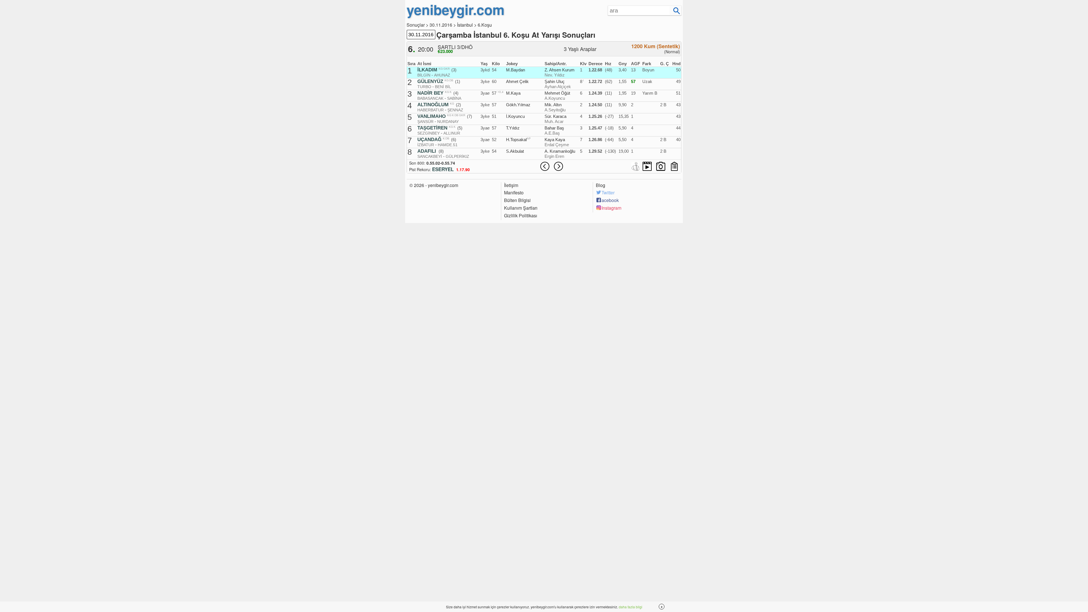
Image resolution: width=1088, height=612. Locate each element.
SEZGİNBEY (428, 133)
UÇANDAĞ (429, 139)
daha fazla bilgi (630, 606)
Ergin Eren (554, 156)
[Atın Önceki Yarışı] (544, 166)
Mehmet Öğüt (557, 93)
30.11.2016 (441, 25)
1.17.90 (463, 169)
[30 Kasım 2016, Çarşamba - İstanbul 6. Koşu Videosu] (647, 166)
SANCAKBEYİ (429, 156)
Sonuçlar (416, 25)
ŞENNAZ (455, 110)
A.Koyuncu (555, 98)
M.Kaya (513, 93)
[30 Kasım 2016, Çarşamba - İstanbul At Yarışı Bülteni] (674, 166)
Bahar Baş (554, 128)
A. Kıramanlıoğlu (560, 151)
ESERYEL (443, 169)
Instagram (611, 208)
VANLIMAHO (431, 116)
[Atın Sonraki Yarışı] (558, 166)
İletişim (511, 185)
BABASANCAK (430, 98)
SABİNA (454, 98)
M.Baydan (515, 69)
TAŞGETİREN (432, 128)
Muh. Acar (554, 121)
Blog (600, 185)
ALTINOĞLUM (433, 104)
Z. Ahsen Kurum (560, 69)
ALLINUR (451, 133)
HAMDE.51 (448, 145)
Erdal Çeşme (557, 144)
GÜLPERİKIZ (457, 156)
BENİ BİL (443, 86)
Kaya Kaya (555, 139)
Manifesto (514, 193)
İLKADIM (427, 70)
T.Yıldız (513, 128)
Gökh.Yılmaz (518, 104)
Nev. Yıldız (555, 75)
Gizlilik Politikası (520, 215)
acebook (610, 200)
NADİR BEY (430, 93)
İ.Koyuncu (515, 116)
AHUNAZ (442, 75)
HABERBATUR (430, 110)
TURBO (424, 86)
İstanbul (465, 25)
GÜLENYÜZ (430, 81)
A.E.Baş (552, 133)
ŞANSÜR (425, 121)
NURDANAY (448, 121)
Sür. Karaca (555, 116)
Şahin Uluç (555, 81)
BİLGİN (423, 75)
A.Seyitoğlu (555, 109)
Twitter (608, 193)
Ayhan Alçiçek (558, 86)
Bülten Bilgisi (517, 200)
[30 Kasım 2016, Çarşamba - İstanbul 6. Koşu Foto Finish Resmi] (660, 166)
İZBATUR (425, 145)
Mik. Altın (553, 104)
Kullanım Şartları (520, 208)
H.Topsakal (516, 139)
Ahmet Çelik (517, 81)
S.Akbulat (515, 151)
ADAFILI (426, 151)
